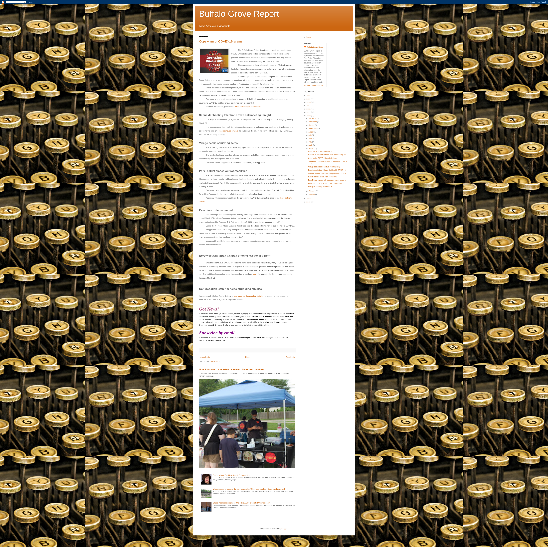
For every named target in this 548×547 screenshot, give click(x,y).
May (310, 142)
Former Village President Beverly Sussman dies (231, 475)
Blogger (284, 529)
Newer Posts (205, 357)
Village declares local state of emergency (324, 167)
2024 (309, 102)
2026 (309, 96)
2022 (309, 109)
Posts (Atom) (214, 361)
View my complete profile (313, 85)
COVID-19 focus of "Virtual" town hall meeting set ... (328, 155)
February (312, 191)
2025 (309, 99)
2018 (309, 202)
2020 (309, 116)
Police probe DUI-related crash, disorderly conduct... (328, 184)
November (313, 122)
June (311, 138)
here (254, 274)
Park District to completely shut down (322, 177)
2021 (309, 112)
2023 (309, 106)
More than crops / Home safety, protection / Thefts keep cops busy (231, 369)
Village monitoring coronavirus (320, 187)
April (311, 145)
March (311, 149)
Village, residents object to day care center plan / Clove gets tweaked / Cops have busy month (249, 489)
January (312, 194)
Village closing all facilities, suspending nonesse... (327, 174)
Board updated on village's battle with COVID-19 (327, 170)
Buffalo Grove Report (239, 14)
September (313, 129)
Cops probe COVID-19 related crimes (322, 158)
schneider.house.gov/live (227, 131)
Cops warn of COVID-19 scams (220, 41)
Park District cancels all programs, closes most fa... (327, 180)
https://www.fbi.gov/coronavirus (248, 107)
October (312, 125)
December (313, 119)
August (311, 132)
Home (247, 357)
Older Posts (290, 357)
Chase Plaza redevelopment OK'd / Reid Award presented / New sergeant (241, 503)
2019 (309, 199)
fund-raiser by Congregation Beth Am (249, 296)
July (310, 135)
